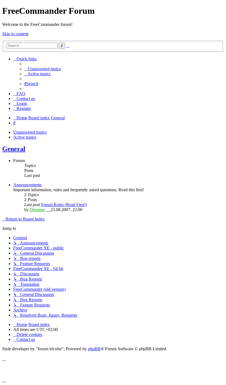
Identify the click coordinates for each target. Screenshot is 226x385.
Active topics (24, 137)
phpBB (94, 348)
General (13, 148)
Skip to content (15, 33)
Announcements (27, 184)
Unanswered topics (30, 132)
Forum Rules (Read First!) (64, 204)
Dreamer (37, 209)
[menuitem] (42, 68)
